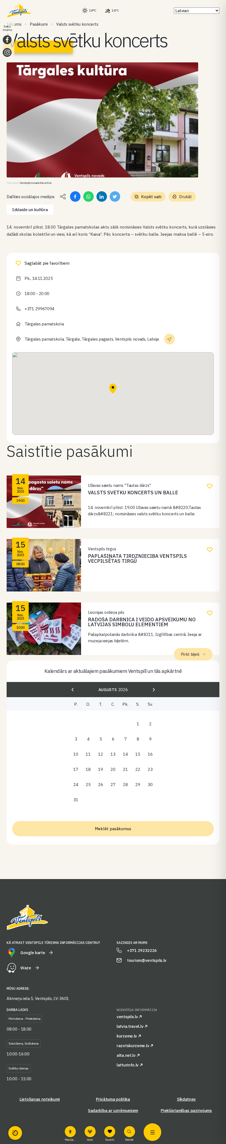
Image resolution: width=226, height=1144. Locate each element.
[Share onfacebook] (75, 196)
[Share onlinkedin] (101, 196)
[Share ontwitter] (115, 196)
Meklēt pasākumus (113, 828)
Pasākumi (39, 24)
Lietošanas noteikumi (40, 1099)
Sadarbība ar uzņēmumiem (113, 1110)
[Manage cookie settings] (15, 1133)
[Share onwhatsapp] (88, 196)
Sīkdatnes (186, 1099)
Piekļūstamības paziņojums (186, 1110)
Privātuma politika (113, 1099)
